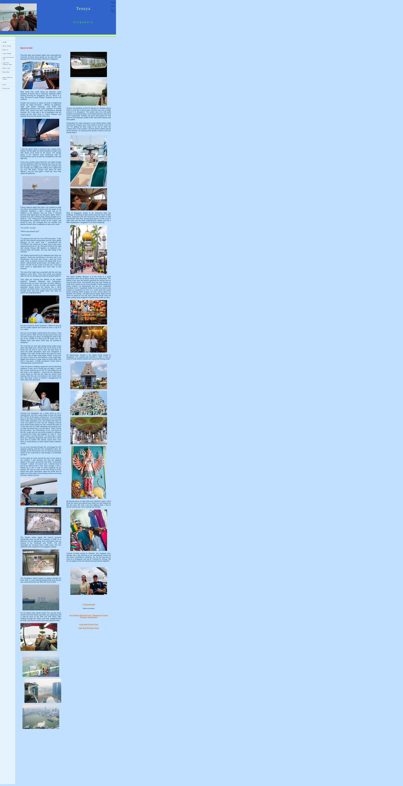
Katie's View (6, 68)
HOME (5, 42)
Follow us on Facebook (89, 608)
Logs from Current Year (8, 58)
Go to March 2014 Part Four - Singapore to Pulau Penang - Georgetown (88, 616)
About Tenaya (7, 46)
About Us (5, 49)
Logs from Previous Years (7, 63)
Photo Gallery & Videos (7, 78)
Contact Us (6, 88)
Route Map (6, 72)
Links (4, 84)
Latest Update (7, 53)
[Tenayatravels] (88, 604)
